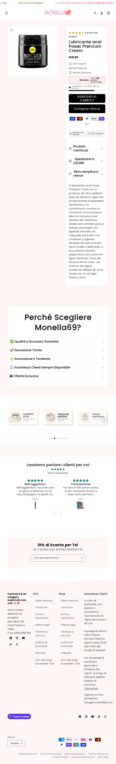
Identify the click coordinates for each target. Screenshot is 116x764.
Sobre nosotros (43, 600)
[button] (6, 13)
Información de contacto (83, 757)
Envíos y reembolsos (42, 616)
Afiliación (40, 653)
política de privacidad (41, 644)
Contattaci (91, 688)
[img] (58, 469)
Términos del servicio (98, 754)
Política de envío (61, 757)
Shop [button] (62, 594)
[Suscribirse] (81, 558)
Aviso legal (103, 757)
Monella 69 (31, 754)
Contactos (41, 607)
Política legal (42, 624)
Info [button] (35, 594)
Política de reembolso (74, 754)
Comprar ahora (87, 109)
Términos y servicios (41, 633)
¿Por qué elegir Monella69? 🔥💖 (44, 661)
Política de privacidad (51, 754)
